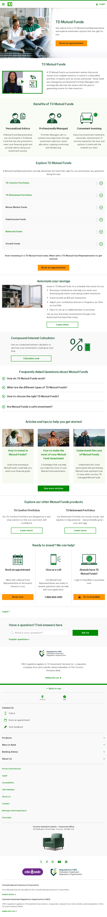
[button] (22, 82)
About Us (6, 797)
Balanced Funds (14, 232)
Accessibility (8, 783)
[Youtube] (59, 862)
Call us (12, 713)
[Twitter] (41, 862)
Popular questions (18, 639)
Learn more (8, 894)
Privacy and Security (11, 769)
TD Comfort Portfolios (17, 183)
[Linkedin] (66, 862)
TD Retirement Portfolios (19, 195)
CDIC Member (8, 790)
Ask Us (85, 633)
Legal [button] (5, 612)
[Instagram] (53, 862)
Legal (4, 776)
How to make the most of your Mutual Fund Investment (53, 454)
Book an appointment (19, 720)
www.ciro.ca (8, 911)
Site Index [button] (6, 817)
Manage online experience (14, 811)
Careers (5, 804)
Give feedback (16, 727)
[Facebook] (46, 862)
